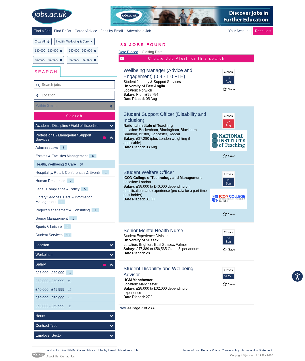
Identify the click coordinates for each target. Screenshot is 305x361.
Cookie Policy (231, 350)
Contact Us (67, 356)
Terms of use (190, 350)
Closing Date (152, 52)
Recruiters (263, 31)
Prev (122, 308)
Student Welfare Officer (148, 172)
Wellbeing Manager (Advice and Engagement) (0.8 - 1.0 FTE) (157, 73)
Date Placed (128, 52)
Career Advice (86, 31)
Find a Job (42, 31)
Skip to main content (18, 4)
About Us (52, 356)
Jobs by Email (112, 31)
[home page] (52, 16)
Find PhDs (62, 31)
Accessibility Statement (256, 350)
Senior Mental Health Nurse (153, 230)
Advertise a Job (139, 31)
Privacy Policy (210, 350)
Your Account (238, 31)
